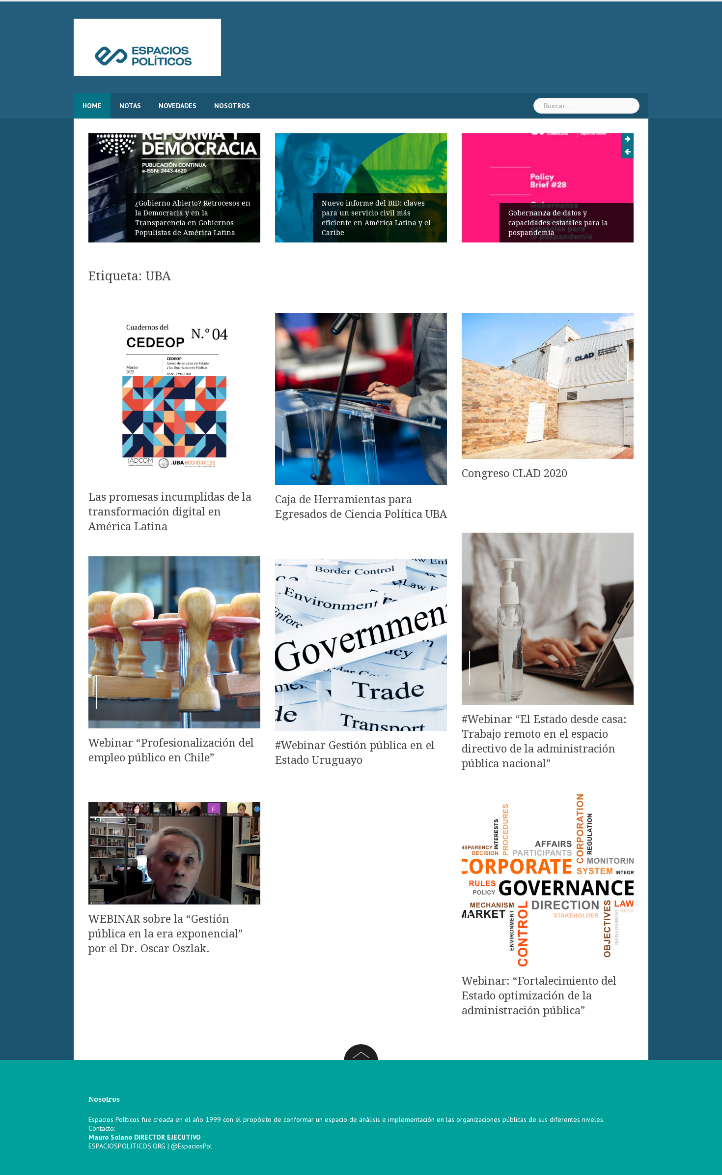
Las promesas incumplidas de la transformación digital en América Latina (169, 512)
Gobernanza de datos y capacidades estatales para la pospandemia (558, 223)
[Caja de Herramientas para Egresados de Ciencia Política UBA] (361, 397)
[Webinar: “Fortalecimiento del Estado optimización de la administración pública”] (548, 879)
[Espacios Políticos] (147, 46)
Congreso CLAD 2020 (514, 473)
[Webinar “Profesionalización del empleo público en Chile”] (174, 641)
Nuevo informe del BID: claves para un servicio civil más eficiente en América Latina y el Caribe (376, 218)
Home (92, 105)
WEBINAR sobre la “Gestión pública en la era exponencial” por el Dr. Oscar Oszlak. (165, 934)
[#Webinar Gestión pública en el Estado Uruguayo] (361, 643)
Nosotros (232, 105)
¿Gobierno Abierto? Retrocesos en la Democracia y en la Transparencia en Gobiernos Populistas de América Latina (192, 218)
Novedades (177, 105)
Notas (130, 105)
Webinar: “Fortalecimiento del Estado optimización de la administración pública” (539, 996)
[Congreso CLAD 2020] (548, 385)
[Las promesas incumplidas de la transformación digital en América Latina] (174, 395)
